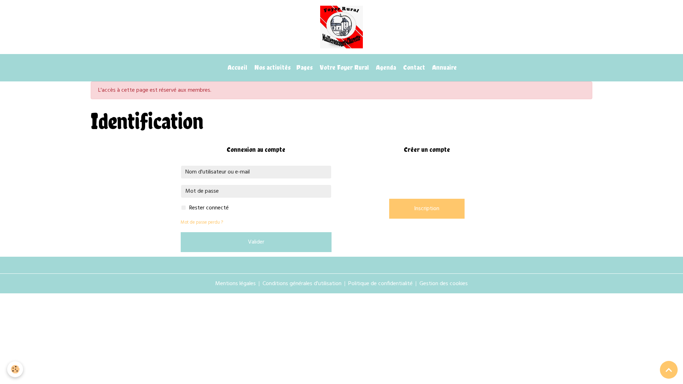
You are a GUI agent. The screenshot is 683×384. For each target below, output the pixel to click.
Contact (413, 67)
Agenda (385, 67)
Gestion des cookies (443, 283)
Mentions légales (235, 283)
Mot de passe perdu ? (202, 222)
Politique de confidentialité (380, 283)
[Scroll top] (669, 370)
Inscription (426, 208)
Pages (304, 67)
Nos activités (272, 67)
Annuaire (444, 67)
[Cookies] (15, 369)
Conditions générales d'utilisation (302, 283)
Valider (256, 242)
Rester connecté (209, 208)
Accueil (236, 67)
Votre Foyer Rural (343, 67)
